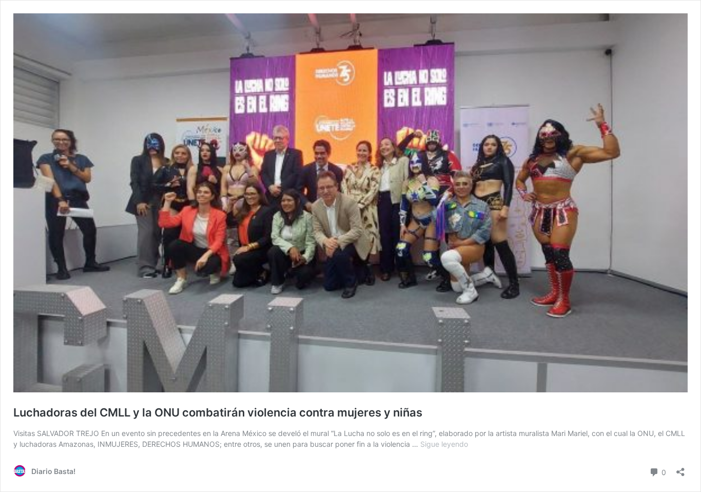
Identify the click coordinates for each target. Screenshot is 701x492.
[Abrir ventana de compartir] (680, 469)
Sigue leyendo (444, 444)
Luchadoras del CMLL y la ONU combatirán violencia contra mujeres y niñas (217, 412)
